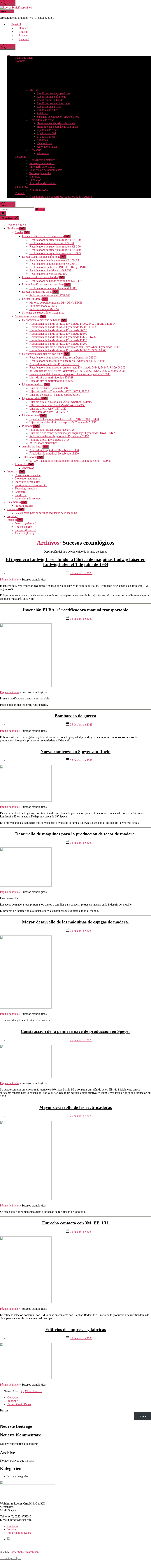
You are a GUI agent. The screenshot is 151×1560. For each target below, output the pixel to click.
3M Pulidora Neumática (43, 443)
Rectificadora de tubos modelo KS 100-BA (54, 260)
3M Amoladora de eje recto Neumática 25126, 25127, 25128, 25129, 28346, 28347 (78, 370)
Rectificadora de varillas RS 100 (48, 273)
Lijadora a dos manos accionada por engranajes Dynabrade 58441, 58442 (72, 433)
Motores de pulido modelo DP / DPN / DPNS (56, 302)
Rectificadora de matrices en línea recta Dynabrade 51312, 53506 (67, 360)
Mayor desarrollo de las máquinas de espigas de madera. (75, 922)
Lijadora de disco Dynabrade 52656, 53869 (54, 394)
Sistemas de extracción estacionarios (58, 116)
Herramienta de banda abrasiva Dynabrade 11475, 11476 (62, 337)
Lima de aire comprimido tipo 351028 (51, 377)
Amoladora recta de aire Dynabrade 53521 (54, 364)
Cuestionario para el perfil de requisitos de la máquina (60, 196)
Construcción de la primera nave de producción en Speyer (75, 1031)
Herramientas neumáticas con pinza (57, 126)
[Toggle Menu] (8, 55)
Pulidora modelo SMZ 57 (44, 309)
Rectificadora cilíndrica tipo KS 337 (50, 270)
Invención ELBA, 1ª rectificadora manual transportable (75, 609)
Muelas (33, 90)
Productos (20, 61)
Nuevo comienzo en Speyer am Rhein (75, 751)
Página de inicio (24, 57)
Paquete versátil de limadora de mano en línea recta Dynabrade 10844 (69, 374)
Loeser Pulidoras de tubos (37, 291)
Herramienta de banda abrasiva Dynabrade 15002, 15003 (62, 327)
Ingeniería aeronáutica (42, 166)
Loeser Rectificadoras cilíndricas (41, 256)
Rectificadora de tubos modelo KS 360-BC (54, 263)
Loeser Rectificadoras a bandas (40, 277)
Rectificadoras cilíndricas (51, 96)
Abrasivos (43, 153)
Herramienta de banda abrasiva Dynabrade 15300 (58, 333)
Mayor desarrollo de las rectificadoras (75, 1107)
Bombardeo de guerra (75, 715)
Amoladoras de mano (41, 120)
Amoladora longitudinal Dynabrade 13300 (54, 450)
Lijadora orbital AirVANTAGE (47, 408)
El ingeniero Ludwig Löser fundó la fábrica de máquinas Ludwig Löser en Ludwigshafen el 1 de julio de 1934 (75, 562)
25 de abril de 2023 (81, 573)
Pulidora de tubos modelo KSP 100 (49, 295)
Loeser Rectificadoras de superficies (43, 236)
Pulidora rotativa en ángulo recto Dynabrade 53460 (59, 436)
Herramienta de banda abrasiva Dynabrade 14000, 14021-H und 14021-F (72, 323)
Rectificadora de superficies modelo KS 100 (55, 239)
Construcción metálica (42, 159)
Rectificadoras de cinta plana (53, 103)
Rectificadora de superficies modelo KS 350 (55, 246)
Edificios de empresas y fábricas (75, 1329)
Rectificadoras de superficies (53, 93)
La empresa (21, 186)
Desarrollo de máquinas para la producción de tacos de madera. (75, 834)
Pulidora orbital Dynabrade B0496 (49, 439)
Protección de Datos (19, 1404)
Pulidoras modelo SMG (43, 305)
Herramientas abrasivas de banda (56, 123)
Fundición (35, 179)
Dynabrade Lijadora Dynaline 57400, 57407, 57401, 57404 (64, 419)
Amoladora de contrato (42, 183)
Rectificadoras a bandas (50, 100)
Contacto (20, 193)
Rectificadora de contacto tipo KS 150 (51, 243)
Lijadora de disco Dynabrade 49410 (50, 388)
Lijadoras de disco (47, 130)
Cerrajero (34, 176)
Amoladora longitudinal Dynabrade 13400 (54, 453)
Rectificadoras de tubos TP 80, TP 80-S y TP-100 (58, 267)
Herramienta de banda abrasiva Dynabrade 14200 (58, 343)
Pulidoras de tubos (47, 110)
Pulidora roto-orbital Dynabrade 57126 (52, 429)
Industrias (20, 156)
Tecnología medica (40, 173)
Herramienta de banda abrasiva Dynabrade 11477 (58, 340)
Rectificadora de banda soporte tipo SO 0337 (55, 280)
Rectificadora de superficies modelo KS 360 (55, 249)
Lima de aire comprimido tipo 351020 (51, 380)
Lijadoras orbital (46, 133)
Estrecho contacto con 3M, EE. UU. (75, 1223)
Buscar (4, 1410)
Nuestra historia (38, 189)
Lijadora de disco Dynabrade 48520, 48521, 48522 (59, 391)
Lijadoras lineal (46, 136)
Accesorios (35, 150)
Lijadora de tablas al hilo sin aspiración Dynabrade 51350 (62, 422)
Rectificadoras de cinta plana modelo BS (53, 288)
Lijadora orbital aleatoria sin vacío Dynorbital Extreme (61, 401)
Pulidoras (42, 113)
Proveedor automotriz (42, 163)
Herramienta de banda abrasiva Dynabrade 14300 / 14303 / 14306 (67, 350)
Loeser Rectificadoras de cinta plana (43, 284)
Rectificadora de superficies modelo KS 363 (55, 253)
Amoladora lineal (47, 146)
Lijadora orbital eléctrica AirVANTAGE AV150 (57, 405)
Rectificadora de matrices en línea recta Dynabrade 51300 (62, 357)
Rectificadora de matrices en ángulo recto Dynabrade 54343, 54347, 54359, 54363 (77, 367)
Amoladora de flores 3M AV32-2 (48, 411)
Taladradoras (44, 143)
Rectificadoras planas (49, 106)
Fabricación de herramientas (45, 169)
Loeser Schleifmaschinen (24, 1552)
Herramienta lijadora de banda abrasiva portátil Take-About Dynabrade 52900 (74, 347)
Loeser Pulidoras (32, 298)
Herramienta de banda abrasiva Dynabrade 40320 (58, 330)
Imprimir (12, 516)
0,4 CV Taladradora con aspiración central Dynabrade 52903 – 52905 (70, 460)
